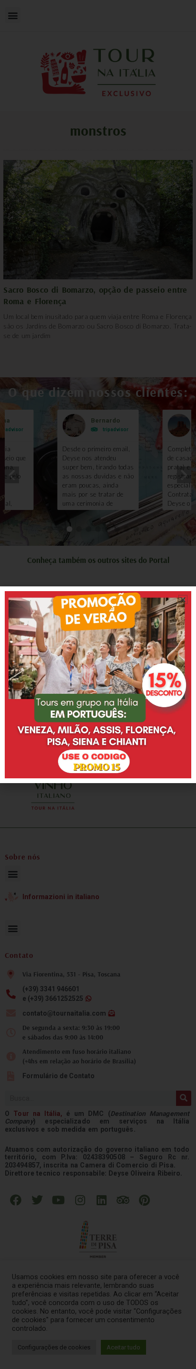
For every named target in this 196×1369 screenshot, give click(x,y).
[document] (98, 684)
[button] (182, 599)
